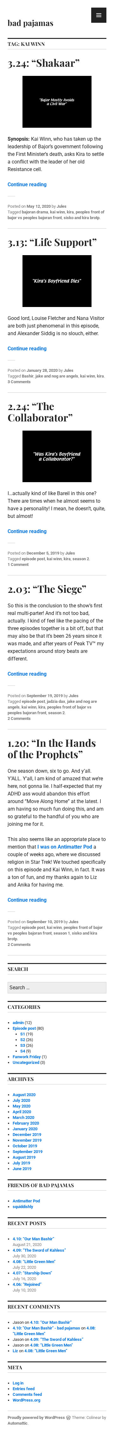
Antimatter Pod (26, 1201)
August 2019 (24, 1157)
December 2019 (27, 1134)
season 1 (62, 933)
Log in (18, 1383)
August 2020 (24, 1094)
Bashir (28, 376)
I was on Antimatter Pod (64, 847)
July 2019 (21, 1163)
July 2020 (21, 1100)
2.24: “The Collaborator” (40, 411)
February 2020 (26, 1123)
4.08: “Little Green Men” (34, 1261)
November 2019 (27, 1140)
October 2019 (25, 1146)
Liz (15, 1350)
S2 (22, 1039)
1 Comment (18, 564)
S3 (22, 1045)
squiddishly (23, 1206)
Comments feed (27, 1394)
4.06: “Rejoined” (27, 1284)
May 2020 (21, 1106)
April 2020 (22, 1111)
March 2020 (23, 1117)
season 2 (81, 558)
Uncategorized (26, 1062)
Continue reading (27, 184)
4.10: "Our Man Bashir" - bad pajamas (46, 1328)
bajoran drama (35, 212)
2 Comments (19, 718)
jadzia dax (56, 701)
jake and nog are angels (56, 376)
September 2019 (27, 1151)
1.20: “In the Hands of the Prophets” (52, 748)
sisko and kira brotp (81, 217)
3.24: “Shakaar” (44, 62)
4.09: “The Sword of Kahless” (39, 1250)
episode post (33, 558)
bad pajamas (31, 22)
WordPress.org (26, 1400)
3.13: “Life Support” (52, 242)
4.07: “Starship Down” (32, 1273)
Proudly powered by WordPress (36, 1417)
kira (70, 212)
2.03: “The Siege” (47, 588)
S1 (22, 1034)
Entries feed (24, 1388)
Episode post (24, 1028)
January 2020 (25, 1128)
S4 (22, 1051)
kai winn (57, 212)
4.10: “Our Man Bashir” (33, 1239)
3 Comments (19, 381)
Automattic (18, 1423)
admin (18, 1022)
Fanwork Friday (27, 1056)
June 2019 (22, 1168)
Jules (61, 206)
